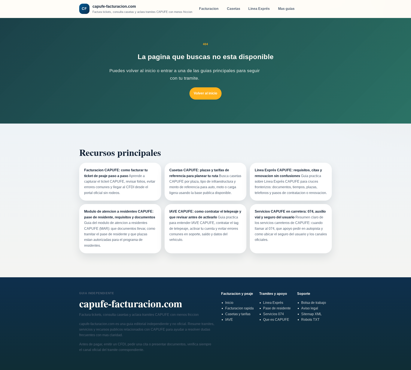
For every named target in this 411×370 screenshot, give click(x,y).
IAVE (229, 319)
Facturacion (209, 8)
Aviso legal (309, 308)
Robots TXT (310, 319)
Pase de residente (277, 308)
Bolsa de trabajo (313, 302)
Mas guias (286, 8)
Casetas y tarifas (237, 314)
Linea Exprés (259, 8)
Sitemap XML (311, 314)
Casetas (233, 8)
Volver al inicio (205, 93)
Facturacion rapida (239, 308)
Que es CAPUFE (276, 319)
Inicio (229, 302)
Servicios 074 (273, 314)
